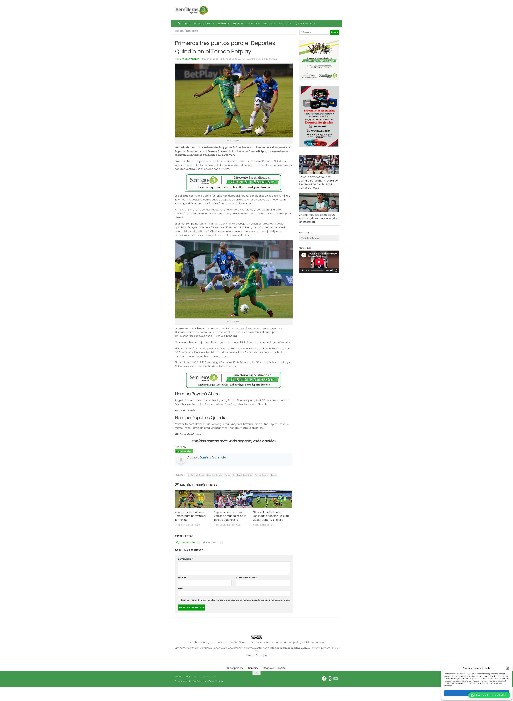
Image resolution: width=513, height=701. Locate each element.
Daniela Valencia (189, 58)
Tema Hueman (216, 681)
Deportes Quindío (215, 475)
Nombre (183, 577)
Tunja (273, 475)
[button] (507, 668)
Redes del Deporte (274, 668)
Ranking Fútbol (203, 23)
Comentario (185, 558)
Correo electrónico (247, 577)
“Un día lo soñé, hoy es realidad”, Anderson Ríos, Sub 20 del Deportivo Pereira (271, 516)
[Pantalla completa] (336, 270)
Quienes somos (304, 23)
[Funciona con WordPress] (190, 681)
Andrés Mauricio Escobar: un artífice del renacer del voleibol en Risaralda (319, 218)
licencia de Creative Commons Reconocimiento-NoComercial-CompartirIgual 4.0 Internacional (270, 642)
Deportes (251, 23)
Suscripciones (235, 668)
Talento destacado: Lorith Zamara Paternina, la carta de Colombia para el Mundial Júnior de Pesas (318, 182)
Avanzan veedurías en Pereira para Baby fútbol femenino (190, 516)
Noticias (222, 23)
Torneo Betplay (262, 475)
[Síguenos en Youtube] (335, 678)
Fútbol (236, 23)
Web (180, 588)
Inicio (188, 23)
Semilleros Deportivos (242, 475)
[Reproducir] (302, 270)
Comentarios (189, 542)
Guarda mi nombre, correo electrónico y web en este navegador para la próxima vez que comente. (235, 600)
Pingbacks (214, 542)
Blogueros (269, 23)
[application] (319, 262)
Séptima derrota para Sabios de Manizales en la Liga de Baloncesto (230, 516)
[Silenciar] (331, 270)
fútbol (227, 475)
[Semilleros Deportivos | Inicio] (191, 10)
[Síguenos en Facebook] (324, 678)
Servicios (284, 23)
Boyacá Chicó (197, 475)
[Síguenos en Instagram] (330, 678)
